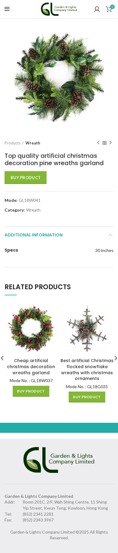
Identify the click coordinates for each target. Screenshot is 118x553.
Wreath (32, 143)
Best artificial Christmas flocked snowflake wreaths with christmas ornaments (87, 370)
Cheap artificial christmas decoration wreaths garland (31, 366)
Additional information (34, 235)
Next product (110, 143)
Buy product (26, 177)
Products (13, 143)
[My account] (97, 9)
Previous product (98, 143)
